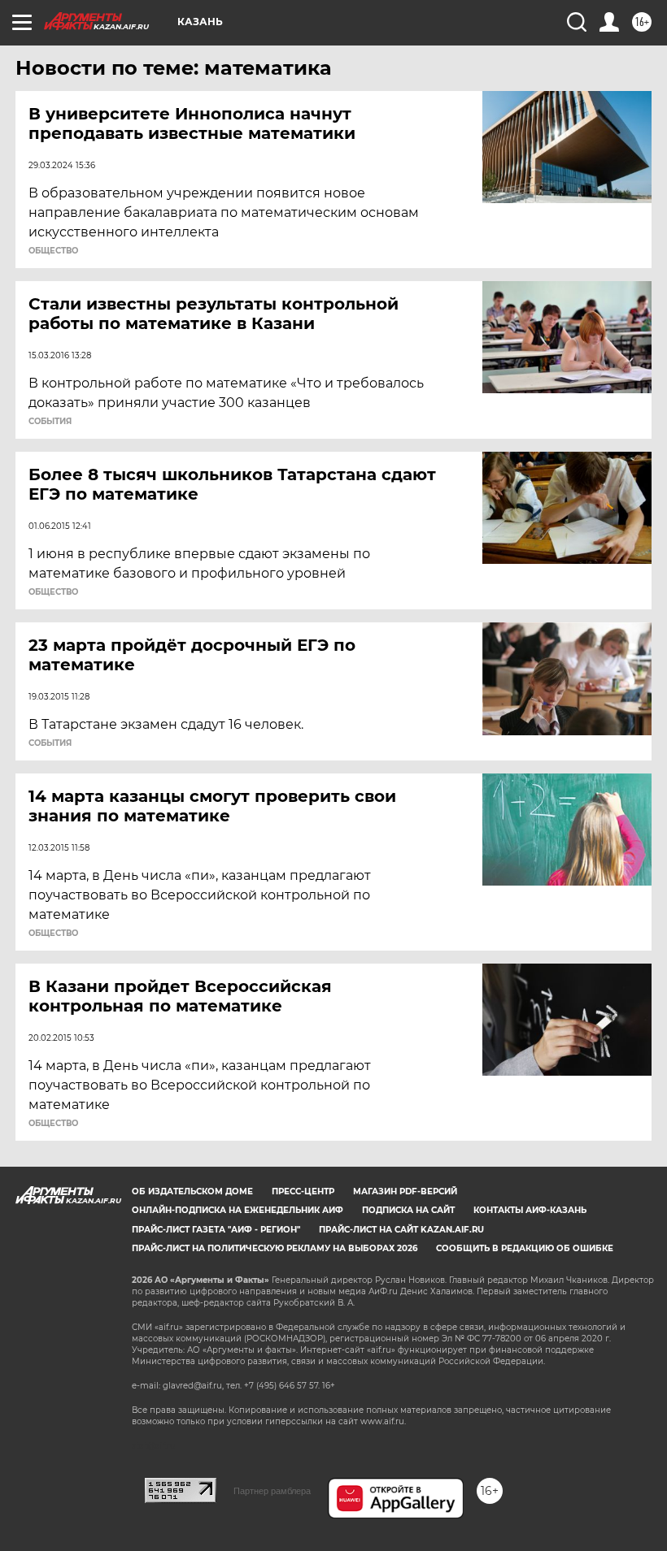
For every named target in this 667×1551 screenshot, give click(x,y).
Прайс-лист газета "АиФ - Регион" (216, 1229)
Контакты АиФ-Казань (529, 1210)
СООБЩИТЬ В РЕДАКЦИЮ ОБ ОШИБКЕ (524, 1248)
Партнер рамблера (272, 1491)
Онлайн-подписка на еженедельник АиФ (237, 1210)
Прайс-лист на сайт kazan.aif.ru (401, 1229)
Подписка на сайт (408, 1210)
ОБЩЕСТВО (53, 251)
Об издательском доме (192, 1191)
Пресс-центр (303, 1191)
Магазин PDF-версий (405, 1191)
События (50, 422)
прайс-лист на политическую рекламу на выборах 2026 (274, 1248)
